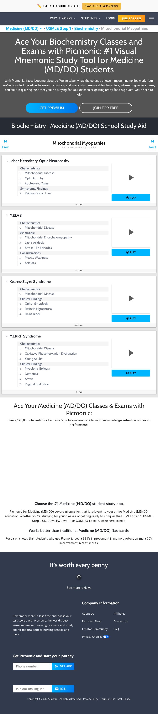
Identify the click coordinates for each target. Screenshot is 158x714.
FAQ (116, 629)
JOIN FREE (131, 18)
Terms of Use (107, 699)
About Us (88, 613)
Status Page (124, 699)
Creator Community (95, 629)
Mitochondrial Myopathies (124, 28)
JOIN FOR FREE (105, 108)
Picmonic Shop (91, 621)
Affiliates (119, 613)
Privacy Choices (92, 636)
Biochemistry (86, 28)
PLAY (133, 197)
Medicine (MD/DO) (22, 28)
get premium (52, 108)
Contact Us (121, 621)
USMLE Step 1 (58, 28)
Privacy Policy (90, 699)
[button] (79, 464)
